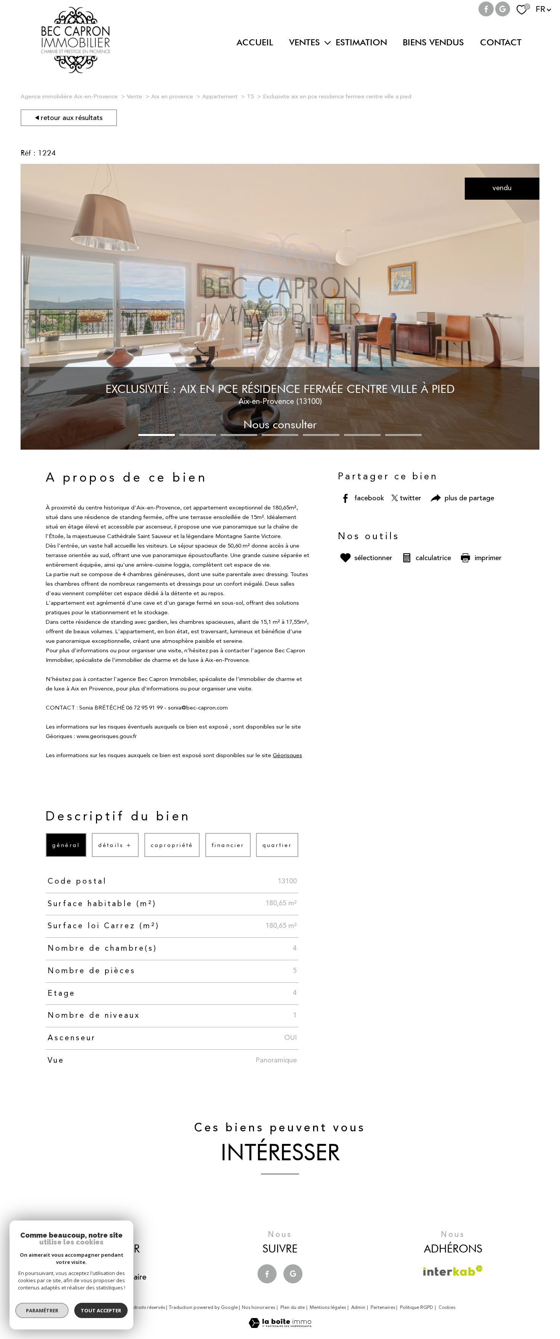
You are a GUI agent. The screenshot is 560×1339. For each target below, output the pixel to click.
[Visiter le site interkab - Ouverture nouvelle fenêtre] (453, 1270)
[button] (156, 435)
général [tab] (66, 845)
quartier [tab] (276, 845)
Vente (134, 97)
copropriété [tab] (172, 845)
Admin (358, 1307)
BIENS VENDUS (433, 42)
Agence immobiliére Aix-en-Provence (69, 97)
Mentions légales (328, 1307)
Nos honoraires (258, 1307)
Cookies (447, 1307)
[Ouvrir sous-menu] (327, 42)
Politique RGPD (416, 1307)
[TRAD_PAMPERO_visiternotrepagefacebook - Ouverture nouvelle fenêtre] (486, 9)
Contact (501, 42)
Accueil (255, 42)
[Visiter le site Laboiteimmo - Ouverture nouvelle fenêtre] (280, 1326)
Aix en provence (172, 97)
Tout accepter (101, 1310)
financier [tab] (228, 845)
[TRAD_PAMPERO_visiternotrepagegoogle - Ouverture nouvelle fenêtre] (502, 9)
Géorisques (287, 756)
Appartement (220, 97)
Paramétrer (42, 1310)
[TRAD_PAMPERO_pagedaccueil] (75, 71)
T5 (250, 97)
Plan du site (292, 1307)
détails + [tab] (116, 845)
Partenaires (383, 1307)
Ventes (304, 42)
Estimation (361, 42)
